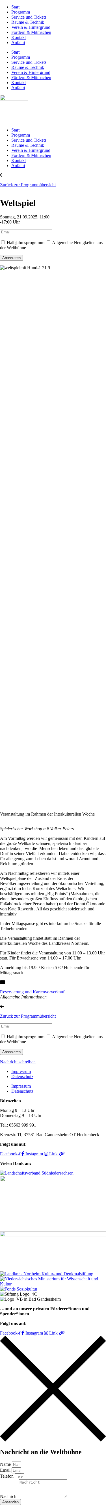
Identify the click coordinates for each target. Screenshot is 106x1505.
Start (15, 7)
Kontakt (18, 37)
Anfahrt (18, 42)
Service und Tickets (28, 17)
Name (6, 1464)
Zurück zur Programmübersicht (28, 184)
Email (6, 1470)
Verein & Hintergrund (30, 27)
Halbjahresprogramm (25, 242)
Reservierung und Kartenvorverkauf (32, 991)
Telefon (7, 1476)
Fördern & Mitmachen (31, 32)
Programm (20, 12)
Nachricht (9, 1496)
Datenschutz (22, 1076)
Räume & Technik (27, 22)
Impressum (21, 1071)
